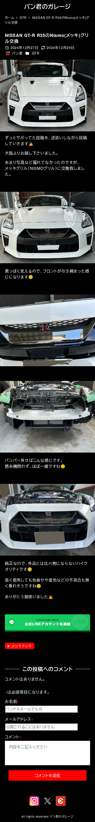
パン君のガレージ (47, 6)
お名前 (12, 701)
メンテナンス (21, 645)
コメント (13, 737)
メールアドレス (19, 719)
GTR (35, 53)
